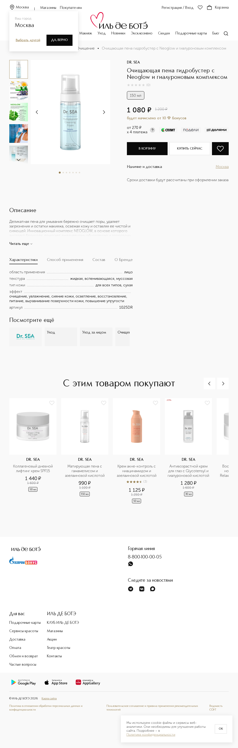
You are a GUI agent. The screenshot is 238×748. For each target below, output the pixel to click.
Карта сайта (49, 698)
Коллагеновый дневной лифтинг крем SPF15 (33, 468)
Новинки (118, 33)
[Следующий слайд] (18, 159)
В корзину (147, 148)
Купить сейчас (189, 148)
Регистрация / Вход (178, 8)
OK (221, 729)
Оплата (15, 648)
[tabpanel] (71, 290)
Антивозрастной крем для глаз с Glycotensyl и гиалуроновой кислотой (188, 471)
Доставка (17, 639)
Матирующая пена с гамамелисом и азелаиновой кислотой (85, 471)
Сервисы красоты (23, 631)
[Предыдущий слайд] (209, 383)
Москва (22, 7)
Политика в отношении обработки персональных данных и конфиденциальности (46, 708)
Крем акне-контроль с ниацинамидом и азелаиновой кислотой (137, 471)
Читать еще (19, 244)
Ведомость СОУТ (215, 708)
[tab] (23, 260)
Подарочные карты (191, 33)
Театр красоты (58, 648)
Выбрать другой (28, 40)
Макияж (85, 33)
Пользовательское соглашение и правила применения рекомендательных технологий (152, 708)
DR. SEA (133, 62)
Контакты (54, 656)
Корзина (222, 8)
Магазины (48, 8)
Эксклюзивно (141, 33)
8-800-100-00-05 (145, 557)
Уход (102, 33)
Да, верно (59, 40)
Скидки (164, 33)
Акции (52, 639)
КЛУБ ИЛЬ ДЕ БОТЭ (63, 623)
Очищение (85, 48)
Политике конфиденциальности (150, 735)
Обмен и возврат (23, 656)
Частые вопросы (22, 665)
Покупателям (71, 8)
